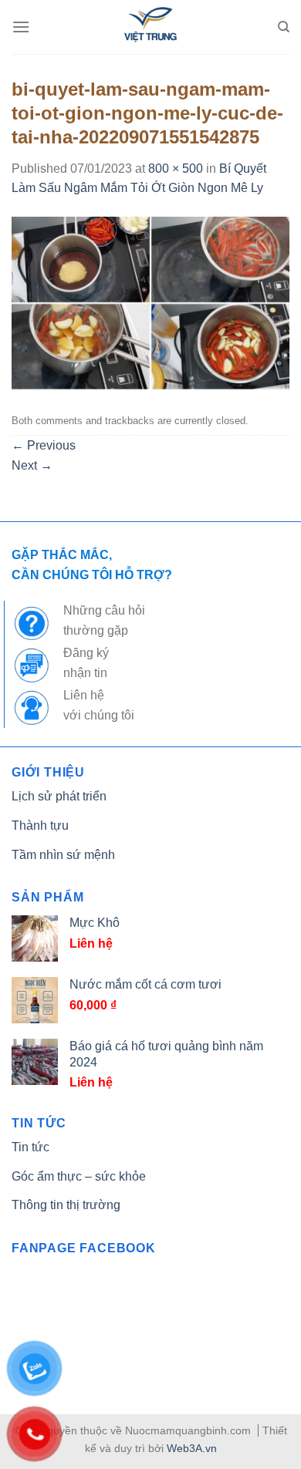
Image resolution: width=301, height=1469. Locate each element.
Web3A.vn (192, 1448)
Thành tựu (40, 825)
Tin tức (30, 1147)
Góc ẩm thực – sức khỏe (79, 1176)
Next (32, 465)
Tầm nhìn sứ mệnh (63, 854)
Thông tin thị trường (66, 1204)
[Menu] (21, 26)
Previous (44, 445)
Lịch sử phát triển (59, 796)
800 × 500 (175, 168)
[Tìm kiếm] (283, 27)
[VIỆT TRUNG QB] (150, 27)
